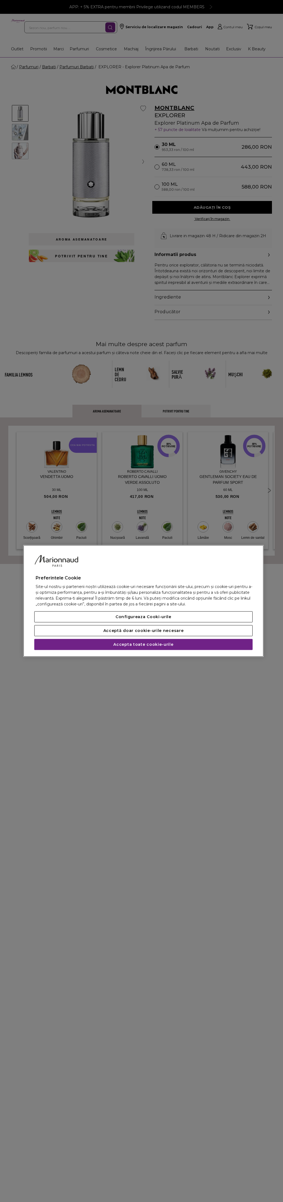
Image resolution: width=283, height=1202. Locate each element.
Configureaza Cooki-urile (143, 617)
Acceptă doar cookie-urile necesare (143, 630)
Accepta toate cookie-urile (143, 644)
